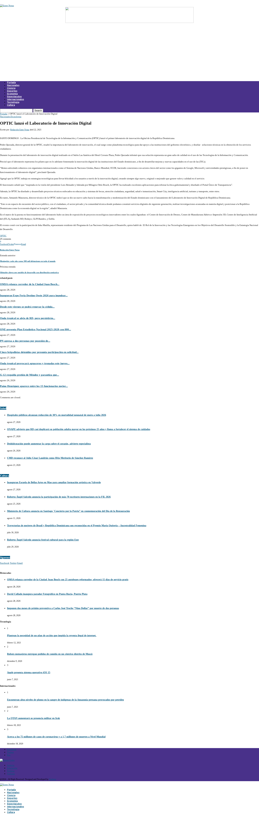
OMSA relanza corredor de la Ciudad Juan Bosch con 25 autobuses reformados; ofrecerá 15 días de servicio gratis (67, 579)
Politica (10, 771)
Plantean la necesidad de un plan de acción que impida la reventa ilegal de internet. (51, 635)
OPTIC (3, 235)
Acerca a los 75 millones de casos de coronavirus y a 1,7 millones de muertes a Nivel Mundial (56, 736)
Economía (12, 93)
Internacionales (15, 99)
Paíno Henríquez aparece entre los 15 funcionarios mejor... (34, 386)
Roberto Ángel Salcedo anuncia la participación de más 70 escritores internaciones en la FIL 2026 (59, 497)
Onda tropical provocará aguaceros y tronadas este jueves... (35, 363)
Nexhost (52, 779)
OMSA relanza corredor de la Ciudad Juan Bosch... (29, 284)
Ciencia (11, 88)
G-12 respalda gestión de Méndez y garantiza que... (29, 374)
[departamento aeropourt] (129, 22)
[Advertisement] (129, 54)
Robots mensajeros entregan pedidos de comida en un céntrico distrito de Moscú (49, 654)
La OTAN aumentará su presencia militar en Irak (33, 718)
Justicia (10, 765)
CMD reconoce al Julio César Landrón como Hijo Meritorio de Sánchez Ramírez (50, 458)
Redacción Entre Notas (19, 129)
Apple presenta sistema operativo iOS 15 (28, 672)
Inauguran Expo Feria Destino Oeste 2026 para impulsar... (34, 295)
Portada (11, 82)
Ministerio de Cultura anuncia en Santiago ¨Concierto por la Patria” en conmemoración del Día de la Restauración (68, 511)
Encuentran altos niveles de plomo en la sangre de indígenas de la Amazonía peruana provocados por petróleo (65, 699)
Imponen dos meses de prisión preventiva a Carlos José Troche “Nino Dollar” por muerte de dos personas (63, 608)
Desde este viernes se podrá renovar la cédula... (27, 306)
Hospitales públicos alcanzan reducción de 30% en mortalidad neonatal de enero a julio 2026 (56, 415)
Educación (12, 768)
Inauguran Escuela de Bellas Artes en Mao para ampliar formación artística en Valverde (54, 482)
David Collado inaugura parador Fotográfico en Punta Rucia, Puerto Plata (47, 594)
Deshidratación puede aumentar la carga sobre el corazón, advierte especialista (49, 443)
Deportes (12, 91)
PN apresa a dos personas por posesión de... (25, 340)
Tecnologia (13, 102)
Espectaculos (14, 96)
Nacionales (13, 85)
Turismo (11, 773)
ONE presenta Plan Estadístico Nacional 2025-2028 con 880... (35, 329)
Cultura (11, 105)
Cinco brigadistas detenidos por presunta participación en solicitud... (39, 352)
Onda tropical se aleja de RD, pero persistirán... (27, 318)
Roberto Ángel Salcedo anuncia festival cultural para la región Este (43, 539)
